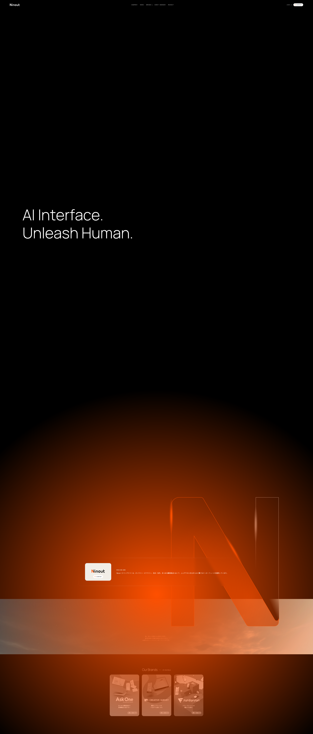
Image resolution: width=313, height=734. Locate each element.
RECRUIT (171, 5)
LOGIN (288, 4)
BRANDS (148, 5)
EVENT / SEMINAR (160, 5)
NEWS (142, 5)
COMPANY (134, 5)
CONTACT (299, 4)
